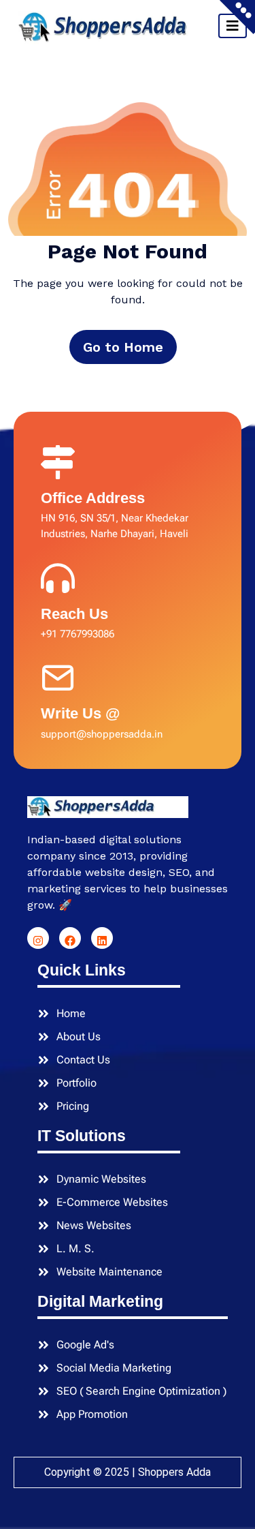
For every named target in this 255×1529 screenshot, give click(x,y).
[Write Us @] (58, 675)
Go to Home (123, 347)
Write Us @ (80, 713)
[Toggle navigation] (232, 26)
